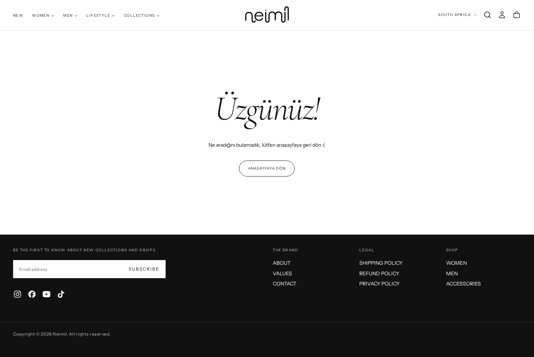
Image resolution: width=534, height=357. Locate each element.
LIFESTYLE (98, 15)
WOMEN (40, 15)
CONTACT (284, 283)
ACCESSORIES (463, 283)
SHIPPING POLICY (380, 263)
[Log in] (502, 15)
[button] (487, 15)
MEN (68, 15)
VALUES (282, 273)
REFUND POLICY (379, 273)
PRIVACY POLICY (379, 283)
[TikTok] (61, 294)
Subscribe (144, 269)
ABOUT (282, 263)
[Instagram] (17, 294)
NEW (18, 15)
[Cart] (516, 15)
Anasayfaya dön (267, 168)
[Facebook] (32, 294)
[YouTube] (46, 294)
